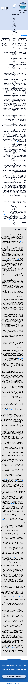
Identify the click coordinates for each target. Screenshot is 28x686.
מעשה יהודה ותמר (11, 647)
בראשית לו (13, 568)
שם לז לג (21, 189)
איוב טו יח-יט (8, 215)
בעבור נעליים (7, 259)
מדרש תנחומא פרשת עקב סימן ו (18, 112)
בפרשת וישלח (20, 347)
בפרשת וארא (11, 480)
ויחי (9, 651)
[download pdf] (2, 44)
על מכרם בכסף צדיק (15, 259)
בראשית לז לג (18, 184)
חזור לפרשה (22, 39)
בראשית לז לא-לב (21, 163)
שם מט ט (12, 190)
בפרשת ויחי (17, 396)
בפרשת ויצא (20, 542)
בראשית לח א (6, 148)
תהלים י (11, 137)
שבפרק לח (9, 535)
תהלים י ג (23, 92)
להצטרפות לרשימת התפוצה (14, 676)
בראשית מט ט (11, 188)
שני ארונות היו (17, 407)
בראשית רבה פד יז (18, 416)
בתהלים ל (7, 236)
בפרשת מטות (18, 411)
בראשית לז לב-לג (19, 175)
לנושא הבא (5, 39)
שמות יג (17, 122)
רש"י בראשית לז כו (21, 58)
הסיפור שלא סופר (14, 557)
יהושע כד (9, 127)
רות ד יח (10, 639)
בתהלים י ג (10, 301)
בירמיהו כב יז (6, 269)
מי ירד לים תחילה (16, 649)
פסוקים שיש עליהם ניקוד (7, 346)
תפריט (14, 4)
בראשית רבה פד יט (5, 530)
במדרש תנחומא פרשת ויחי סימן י (13, 565)
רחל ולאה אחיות (6, 541)
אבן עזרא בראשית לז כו (20, 64)
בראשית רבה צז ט (19, 579)
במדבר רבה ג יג (18, 342)
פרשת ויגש (6, 463)
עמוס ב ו (7, 258)
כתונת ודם (13, 504)
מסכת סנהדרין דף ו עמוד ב (19, 71)
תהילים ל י (20, 68)
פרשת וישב (23, 36)
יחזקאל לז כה (20, 643)
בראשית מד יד (14, 421)
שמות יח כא (10, 247)
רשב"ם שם (7, 267)
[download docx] (5, 44)
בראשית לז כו (15, 53)
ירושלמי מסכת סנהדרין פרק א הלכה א (12, 322)
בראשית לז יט (7, 84)
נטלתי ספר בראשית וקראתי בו (13, 596)
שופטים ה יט (17, 248)
